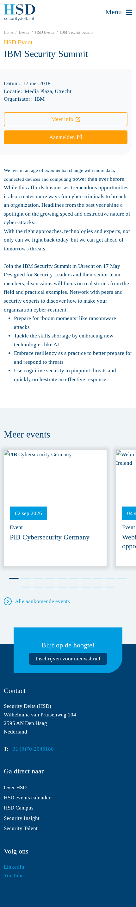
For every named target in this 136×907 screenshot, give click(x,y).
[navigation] (118, 12)
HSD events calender (27, 798)
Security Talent (21, 828)
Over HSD (15, 787)
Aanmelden (62, 137)
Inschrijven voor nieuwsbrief (68, 659)
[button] (14, 578)
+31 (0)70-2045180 (31, 749)
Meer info (62, 119)
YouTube (14, 875)
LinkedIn (14, 867)
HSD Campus (19, 808)
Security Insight (22, 818)
